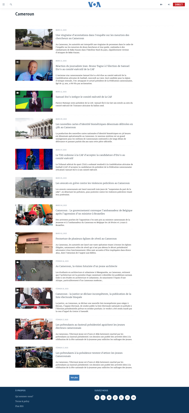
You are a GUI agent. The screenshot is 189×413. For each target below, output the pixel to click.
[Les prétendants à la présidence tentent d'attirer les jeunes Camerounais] (34, 357)
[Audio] (169, 4)
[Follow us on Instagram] (115, 397)
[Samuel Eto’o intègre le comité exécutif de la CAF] (34, 101)
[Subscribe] (133, 397)
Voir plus (74, 378)
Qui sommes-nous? (24, 396)
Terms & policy (22, 401)
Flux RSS (19, 406)
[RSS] (121, 397)
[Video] (161, 4)
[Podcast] (127, 397)
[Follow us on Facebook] (96, 397)
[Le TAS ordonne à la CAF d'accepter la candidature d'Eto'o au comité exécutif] (34, 159)
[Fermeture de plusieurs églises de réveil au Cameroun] (34, 242)
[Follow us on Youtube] (109, 397)
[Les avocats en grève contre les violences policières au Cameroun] (34, 187)
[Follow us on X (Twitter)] (103, 397)
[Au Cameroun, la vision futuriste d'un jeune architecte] (34, 270)
